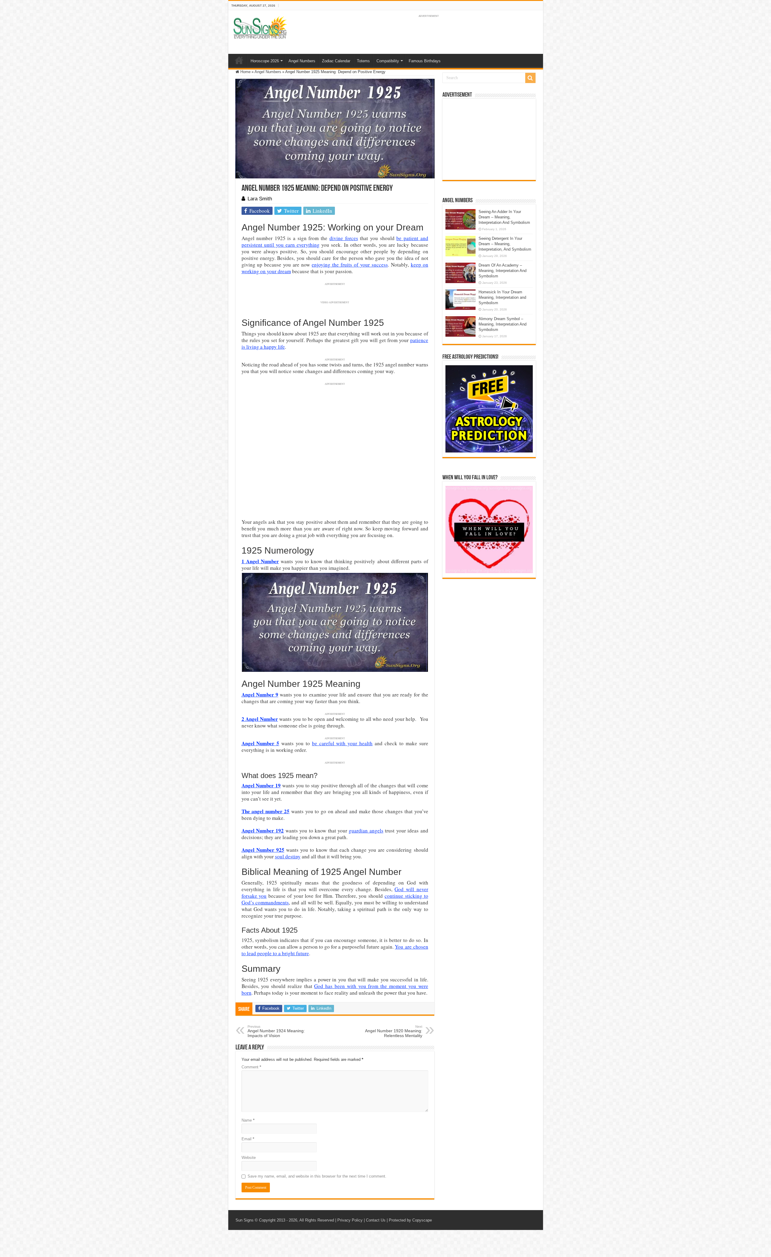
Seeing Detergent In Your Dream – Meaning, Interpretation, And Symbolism (505, 244)
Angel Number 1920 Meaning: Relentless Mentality (393, 1031)
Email (248, 1139)
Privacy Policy (350, 1220)
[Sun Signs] (260, 27)
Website (249, 1157)
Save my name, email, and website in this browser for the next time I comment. (317, 1176)
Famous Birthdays (425, 61)
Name (248, 1120)
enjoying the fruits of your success (350, 264)
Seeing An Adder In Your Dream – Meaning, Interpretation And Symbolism (504, 217)
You (399, 946)
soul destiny (288, 856)
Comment (251, 1067)
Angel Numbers (302, 61)
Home (239, 60)
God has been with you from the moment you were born (335, 989)
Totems (363, 61)
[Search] (530, 78)
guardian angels (366, 830)
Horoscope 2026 (265, 61)
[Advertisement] (489, 139)
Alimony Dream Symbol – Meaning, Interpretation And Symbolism (502, 324)
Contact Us (376, 1220)
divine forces (343, 238)
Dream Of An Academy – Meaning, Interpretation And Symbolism (502, 270)
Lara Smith (260, 199)
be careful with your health (342, 743)
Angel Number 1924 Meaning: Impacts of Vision (276, 1031)
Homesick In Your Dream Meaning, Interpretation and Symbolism (502, 297)
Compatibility (387, 61)
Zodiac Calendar (336, 61)
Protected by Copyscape (410, 1220)
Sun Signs (245, 1220)
